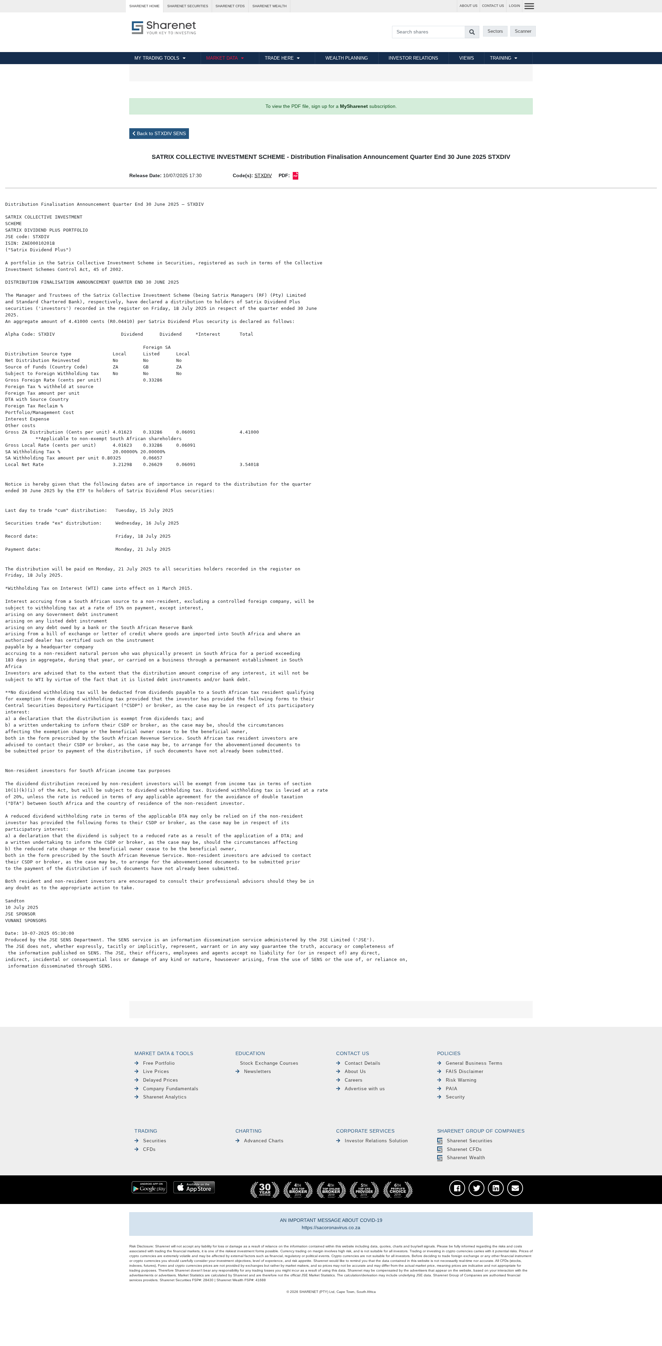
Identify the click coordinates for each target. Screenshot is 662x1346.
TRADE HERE (279, 58)
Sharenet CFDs (230, 6)
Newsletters (257, 1071)
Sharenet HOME (144, 6)
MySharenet (354, 106)
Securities (155, 1140)
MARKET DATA (222, 58)
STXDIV (263, 175)
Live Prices (156, 1071)
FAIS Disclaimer (464, 1071)
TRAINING (500, 58)
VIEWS (466, 58)
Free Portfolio (159, 1063)
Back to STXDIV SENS (161, 133)
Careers (354, 1080)
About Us (355, 1071)
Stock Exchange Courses (269, 1063)
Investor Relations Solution (376, 1140)
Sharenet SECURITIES (187, 6)
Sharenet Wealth (466, 1157)
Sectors (495, 31)
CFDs (149, 1149)
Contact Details (363, 1063)
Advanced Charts (264, 1140)
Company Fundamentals (171, 1088)
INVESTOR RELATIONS (413, 58)
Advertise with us (365, 1088)
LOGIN (514, 6)
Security (455, 1097)
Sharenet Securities (470, 1140)
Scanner (523, 31)
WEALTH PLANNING (346, 58)
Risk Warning (461, 1080)
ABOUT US (469, 6)
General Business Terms (474, 1063)
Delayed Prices (160, 1080)
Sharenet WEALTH (269, 6)
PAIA (452, 1088)
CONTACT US (493, 6)
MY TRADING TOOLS (156, 58)
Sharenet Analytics (165, 1097)
